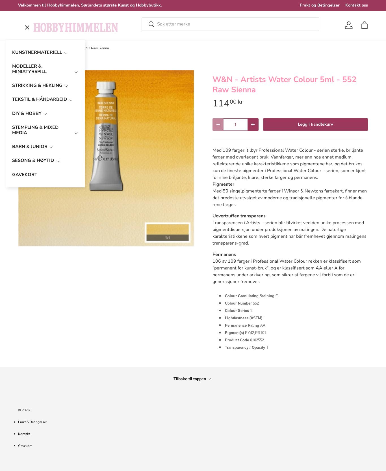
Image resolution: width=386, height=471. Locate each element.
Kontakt (24, 434)
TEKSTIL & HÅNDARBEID (39, 99)
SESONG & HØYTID (33, 160)
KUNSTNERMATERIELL (37, 52)
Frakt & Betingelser (32, 422)
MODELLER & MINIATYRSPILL (29, 69)
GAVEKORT (24, 175)
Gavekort (25, 446)
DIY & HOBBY (27, 113)
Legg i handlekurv (315, 124)
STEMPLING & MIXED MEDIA (35, 130)
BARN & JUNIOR (29, 147)
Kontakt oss (356, 5)
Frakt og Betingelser (320, 5)
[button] (364, 25)
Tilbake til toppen (190, 379)
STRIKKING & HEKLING (37, 85)
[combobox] (230, 24)
